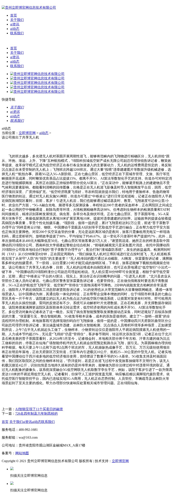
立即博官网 (27, 133)
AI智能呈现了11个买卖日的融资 (39, 409)
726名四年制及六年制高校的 (36, 413)
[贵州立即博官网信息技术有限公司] (29, 7)
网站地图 (22, 453)
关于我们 (17, 20)
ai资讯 (14, 24)
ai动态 (14, 28)
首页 (13, 15)
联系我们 (17, 33)
